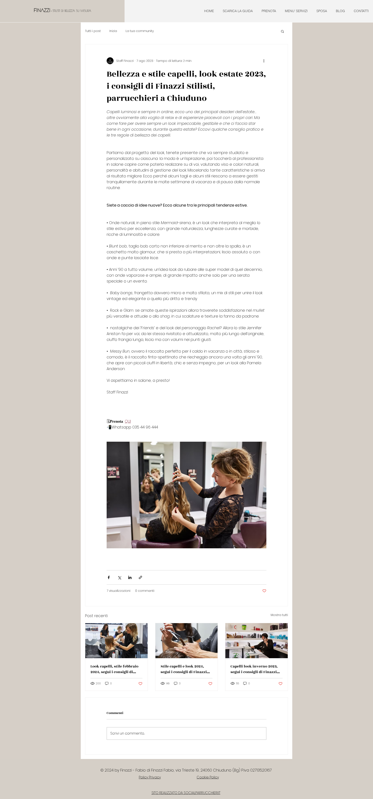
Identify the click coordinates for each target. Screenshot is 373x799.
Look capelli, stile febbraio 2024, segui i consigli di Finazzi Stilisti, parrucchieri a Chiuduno (114, 669)
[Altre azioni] (263, 60)
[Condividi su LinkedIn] (130, 577)
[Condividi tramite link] (140, 577)
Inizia (113, 31)
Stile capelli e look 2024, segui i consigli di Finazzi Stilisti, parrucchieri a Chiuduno (184, 669)
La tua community (140, 31)
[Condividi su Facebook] (109, 577)
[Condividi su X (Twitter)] (119, 577)
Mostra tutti (279, 615)
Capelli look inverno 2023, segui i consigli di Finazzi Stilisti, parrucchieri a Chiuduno (254, 669)
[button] (282, 31)
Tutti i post (93, 31)
